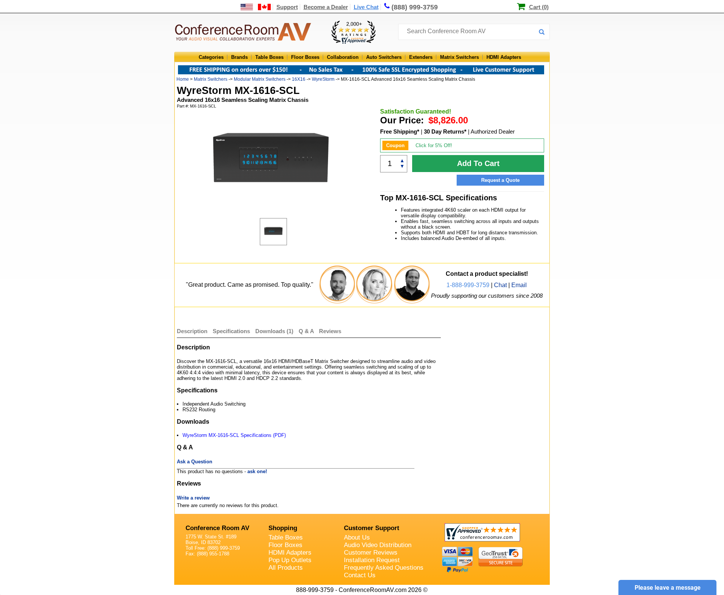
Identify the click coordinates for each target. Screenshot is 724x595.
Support (287, 7)
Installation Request (372, 560)
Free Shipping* (399, 131)
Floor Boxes (305, 57)
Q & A (307, 331)
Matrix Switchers (459, 57)
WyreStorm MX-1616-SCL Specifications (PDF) (234, 435)
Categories (211, 57)
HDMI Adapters (503, 57)
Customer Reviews (370, 552)
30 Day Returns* (445, 131)
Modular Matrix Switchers (259, 79)
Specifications (231, 331)
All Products (285, 567)
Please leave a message (668, 587)
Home (182, 79)
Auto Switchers (384, 57)
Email (519, 285)
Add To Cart (478, 163)
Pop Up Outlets (289, 560)
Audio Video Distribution (377, 545)
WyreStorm (323, 79)
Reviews (330, 331)
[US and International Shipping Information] (256, 7)
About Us (357, 537)
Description (192, 331)
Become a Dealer (326, 7)
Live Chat (366, 7)
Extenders (421, 57)
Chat (500, 285)
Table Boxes (269, 57)
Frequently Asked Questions (383, 567)
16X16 (298, 79)
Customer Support (371, 528)
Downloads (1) (274, 331)
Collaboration (343, 57)
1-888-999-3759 (467, 285)
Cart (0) (539, 7)
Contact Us (360, 575)
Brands (239, 57)
